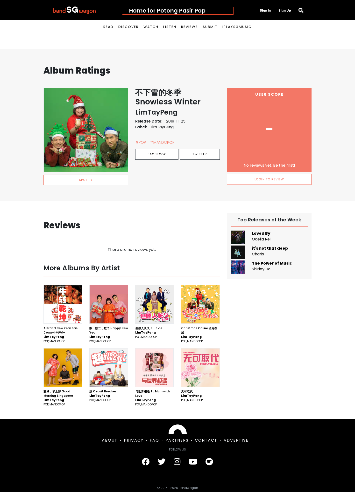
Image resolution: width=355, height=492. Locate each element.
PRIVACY (133, 440)
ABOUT (110, 440)
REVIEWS (189, 26)
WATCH (150, 26)
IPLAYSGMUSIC (237, 26)
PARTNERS (177, 440)
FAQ (154, 440)
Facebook (157, 154)
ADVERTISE (236, 440)
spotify (86, 180)
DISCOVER (128, 26)
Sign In (265, 10)
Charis (258, 254)
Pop (46, 341)
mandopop (57, 341)
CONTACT (206, 440)
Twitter (199, 154)
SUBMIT (210, 26)
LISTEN (169, 26)
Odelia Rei (261, 239)
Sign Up (284, 10)
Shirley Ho (261, 269)
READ (108, 26)
